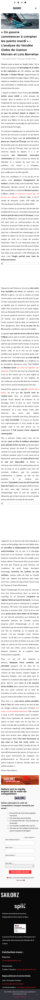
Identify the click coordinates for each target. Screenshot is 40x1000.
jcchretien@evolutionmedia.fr (13, 984)
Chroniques (21, 59)
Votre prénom (10, 855)
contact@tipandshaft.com (11, 960)
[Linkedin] (18, 2)
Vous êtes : (9, 863)
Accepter (17, 997)
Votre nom (9, 847)
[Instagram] (21, 2)
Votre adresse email (12, 839)
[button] (35, 8)
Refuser (23, 997)
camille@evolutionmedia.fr (26, 987)
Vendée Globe (31, 59)
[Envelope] (25, 2)
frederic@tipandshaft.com (26, 969)
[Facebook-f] (14, 2)
